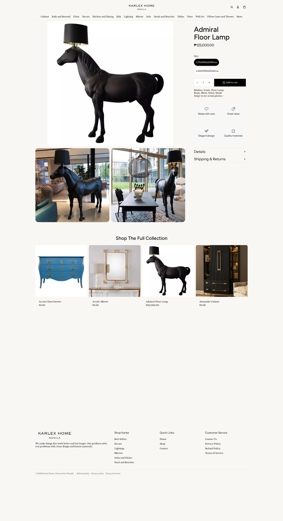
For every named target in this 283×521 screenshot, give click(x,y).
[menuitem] (45, 17)
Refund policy (83, 473)
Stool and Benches (124, 462)
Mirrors (118, 453)
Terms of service (113, 473)
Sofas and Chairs (123, 457)
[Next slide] (82, 271)
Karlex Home (48, 473)
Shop (162, 443)
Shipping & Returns (210, 159)
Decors (118, 443)
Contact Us (211, 439)
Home (163, 439)
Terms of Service (214, 453)
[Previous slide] (39, 271)
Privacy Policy (213, 443)
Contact (164, 448)
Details (199, 152)
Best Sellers (120, 439)
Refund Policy (212, 448)
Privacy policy (97, 473)
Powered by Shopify (64, 473)
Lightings (119, 448)
